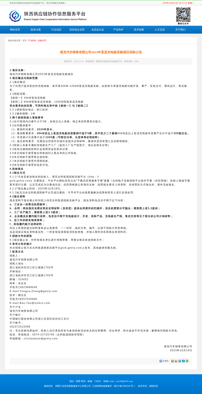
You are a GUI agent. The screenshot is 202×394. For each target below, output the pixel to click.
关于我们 (180, 29)
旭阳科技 (153, 386)
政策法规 (36, 29)
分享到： (166, 361)
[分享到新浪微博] (176, 361)
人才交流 (160, 29)
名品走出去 (97, 29)
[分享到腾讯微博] (179, 361)
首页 (24, 40)
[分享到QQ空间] (172, 361)
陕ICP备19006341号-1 (124, 386)
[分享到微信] (187, 361)
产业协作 (118, 29)
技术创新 (139, 29)
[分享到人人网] (183, 361)
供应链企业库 (77, 29)
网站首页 (15, 29)
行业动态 (56, 29)
